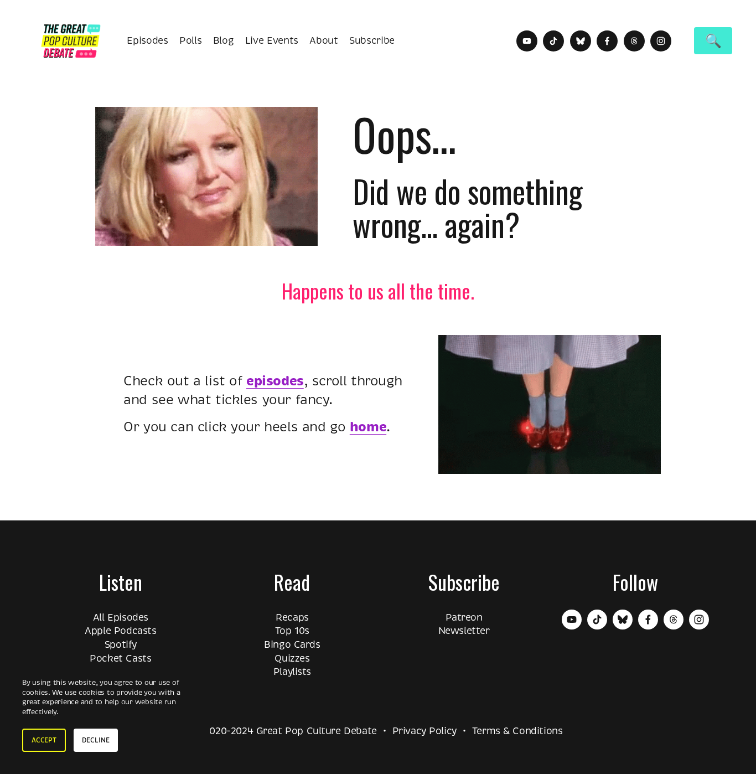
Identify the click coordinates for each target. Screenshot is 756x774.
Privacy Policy (424, 731)
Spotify (121, 644)
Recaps (292, 617)
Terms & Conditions (517, 731)
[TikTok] (553, 40)
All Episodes (120, 617)
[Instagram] (660, 40)
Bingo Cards (292, 644)
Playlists (292, 671)
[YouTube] (526, 40)
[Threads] (634, 40)
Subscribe (372, 40)
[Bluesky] (580, 40)
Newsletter (464, 631)
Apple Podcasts (120, 631)
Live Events (271, 40)
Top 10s (292, 631)
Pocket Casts (120, 658)
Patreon (464, 617)
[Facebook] (607, 40)
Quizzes (292, 658)
